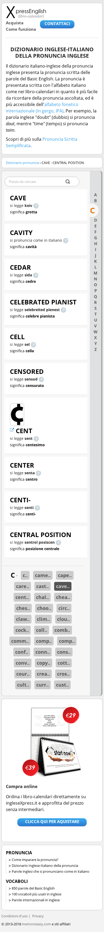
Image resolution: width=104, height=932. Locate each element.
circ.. (64, 608)
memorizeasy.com (36, 924)
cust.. (62, 685)
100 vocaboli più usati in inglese (36, 894)
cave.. (63, 586)
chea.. (63, 597)
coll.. (41, 630)
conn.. (42, 652)
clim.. (43, 619)
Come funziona (21, 29)
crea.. (43, 674)
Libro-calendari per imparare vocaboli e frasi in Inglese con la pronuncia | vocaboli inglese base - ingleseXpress (26, 12)
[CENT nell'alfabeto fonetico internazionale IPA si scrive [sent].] (36, 438)
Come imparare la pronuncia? (35, 859)
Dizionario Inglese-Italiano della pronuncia (45, 865)
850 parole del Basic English (33, 888)
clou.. (63, 619)
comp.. (44, 641)
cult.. (23, 685)
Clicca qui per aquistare (52, 821)
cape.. (65, 575)
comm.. (20, 641)
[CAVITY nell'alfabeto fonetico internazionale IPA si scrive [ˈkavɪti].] (65, 240)
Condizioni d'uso (14, 916)
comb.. (62, 630)
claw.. (23, 619)
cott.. (64, 663)
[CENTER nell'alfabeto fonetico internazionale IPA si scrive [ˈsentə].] (38, 472)
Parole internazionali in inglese (36, 900)
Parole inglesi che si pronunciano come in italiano (50, 871)
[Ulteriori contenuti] (13, 430)
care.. (22, 586)
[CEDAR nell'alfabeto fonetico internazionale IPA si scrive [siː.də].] (35, 274)
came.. (43, 575)
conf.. (21, 652)
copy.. (43, 663)
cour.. (23, 674)
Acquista (14, 22)
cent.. (22, 597)
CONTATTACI (57, 23)
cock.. (22, 630)
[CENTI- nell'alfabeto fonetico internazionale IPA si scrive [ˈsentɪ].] (37, 507)
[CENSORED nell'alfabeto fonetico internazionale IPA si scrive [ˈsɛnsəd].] (41, 379)
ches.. (23, 608)
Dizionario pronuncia (22, 162)
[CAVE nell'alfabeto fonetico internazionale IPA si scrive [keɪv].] (36, 205)
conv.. (23, 663)
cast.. (42, 586)
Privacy (38, 916)
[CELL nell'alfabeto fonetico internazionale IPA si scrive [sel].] (33, 344)
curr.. (42, 685)
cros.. (63, 674)
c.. (25, 575)
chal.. (42, 597)
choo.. (44, 608)
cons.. (64, 652)
